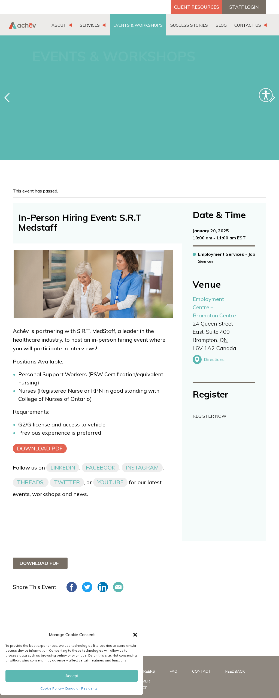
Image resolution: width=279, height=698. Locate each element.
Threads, (30, 482)
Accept (71, 675)
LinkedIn (62, 467)
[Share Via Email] (118, 587)
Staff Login (244, 7)
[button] (135, 634)
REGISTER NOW (209, 416)
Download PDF (40, 448)
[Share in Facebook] (71, 587)
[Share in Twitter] (87, 587)
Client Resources (196, 7)
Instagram (142, 467)
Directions (214, 359)
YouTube (110, 482)
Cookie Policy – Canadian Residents (69, 688)
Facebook (100, 467)
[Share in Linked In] (103, 587)
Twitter (67, 482)
